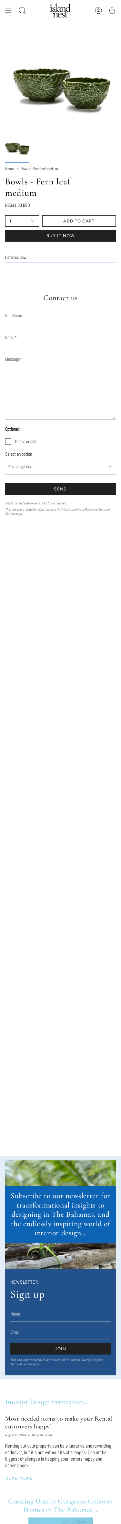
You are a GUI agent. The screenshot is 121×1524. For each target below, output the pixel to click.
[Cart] (112, 10)
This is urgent (26, 441)
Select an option (18, 454)
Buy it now (60, 235)
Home (9, 168)
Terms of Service (21, 1364)
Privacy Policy (83, 509)
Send (60, 489)
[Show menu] (8, 10)
